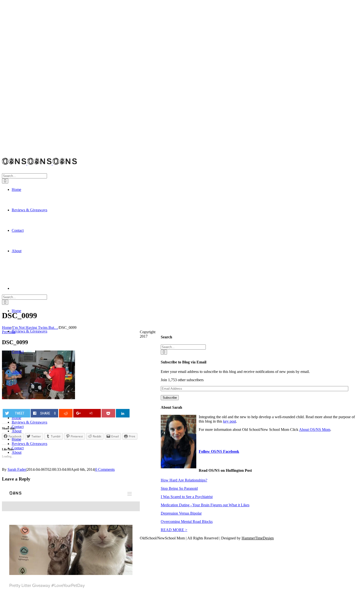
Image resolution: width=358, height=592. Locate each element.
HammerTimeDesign (258, 538)
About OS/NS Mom (314, 429)
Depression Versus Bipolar (181, 513)
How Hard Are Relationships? (184, 480)
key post (229, 421)
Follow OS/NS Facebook (219, 451)
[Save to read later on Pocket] (108, 413)
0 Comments (105, 469)
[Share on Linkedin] (123, 413)
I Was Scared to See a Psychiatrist (187, 497)
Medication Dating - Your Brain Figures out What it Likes (205, 505)
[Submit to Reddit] (66, 413)
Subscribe (170, 397)
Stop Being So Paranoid (179, 488)
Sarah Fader (17, 469)
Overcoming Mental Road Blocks (187, 521)
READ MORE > (174, 530)
